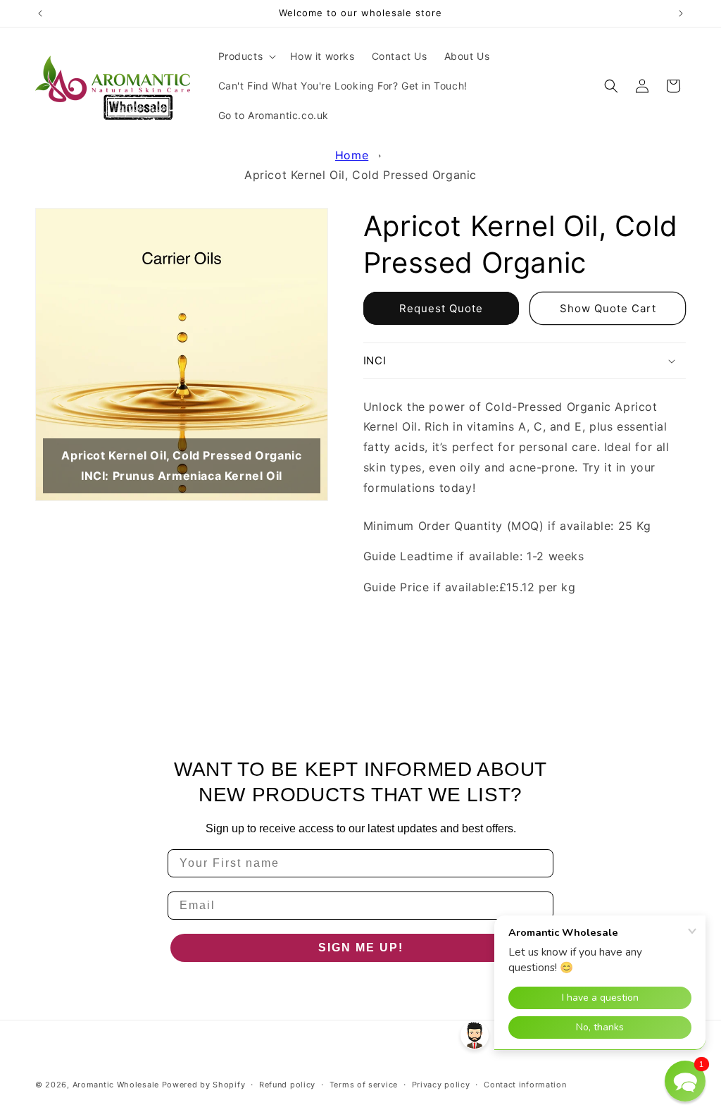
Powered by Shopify (204, 1085)
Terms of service (364, 1085)
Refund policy (287, 1085)
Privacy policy (441, 1085)
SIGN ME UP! (360, 948)
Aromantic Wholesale (116, 1085)
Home (351, 155)
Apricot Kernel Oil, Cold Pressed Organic (360, 175)
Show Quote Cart (608, 308)
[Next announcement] (680, 13)
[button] (246, 56)
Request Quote (441, 308)
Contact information (525, 1085)
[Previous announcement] (40, 13)
